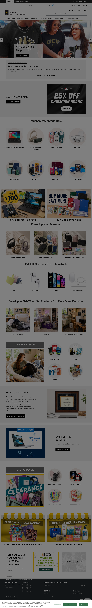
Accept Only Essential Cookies (70, 604)
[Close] (89, 603)
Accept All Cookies (83, 604)
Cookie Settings (57, 604)
